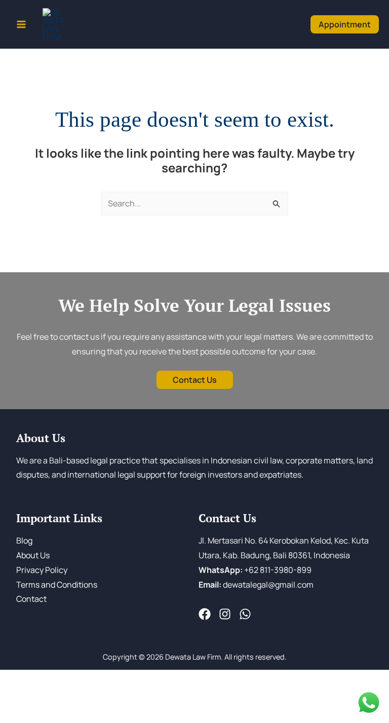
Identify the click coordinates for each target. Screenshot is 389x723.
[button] (344, 24)
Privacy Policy (41, 569)
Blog (24, 540)
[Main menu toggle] (21, 24)
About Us (33, 555)
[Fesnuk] (205, 614)
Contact (31, 598)
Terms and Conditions (56, 584)
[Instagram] (225, 614)
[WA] (245, 614)
